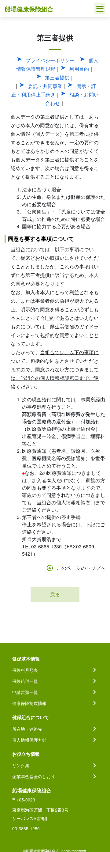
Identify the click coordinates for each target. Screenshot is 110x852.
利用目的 (79, 68)
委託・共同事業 (45, 85)
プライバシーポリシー (50, 60)
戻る (55, 594)
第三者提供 (57, 77)
